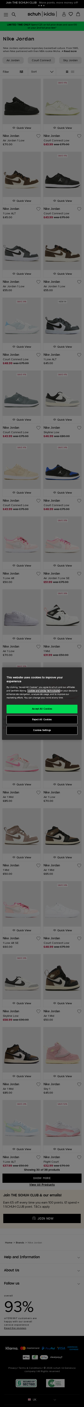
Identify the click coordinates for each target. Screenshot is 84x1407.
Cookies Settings (42, 730)
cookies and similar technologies (44, 690)
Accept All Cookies (42, 709)
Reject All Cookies (42, 719)
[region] (42, 703)
